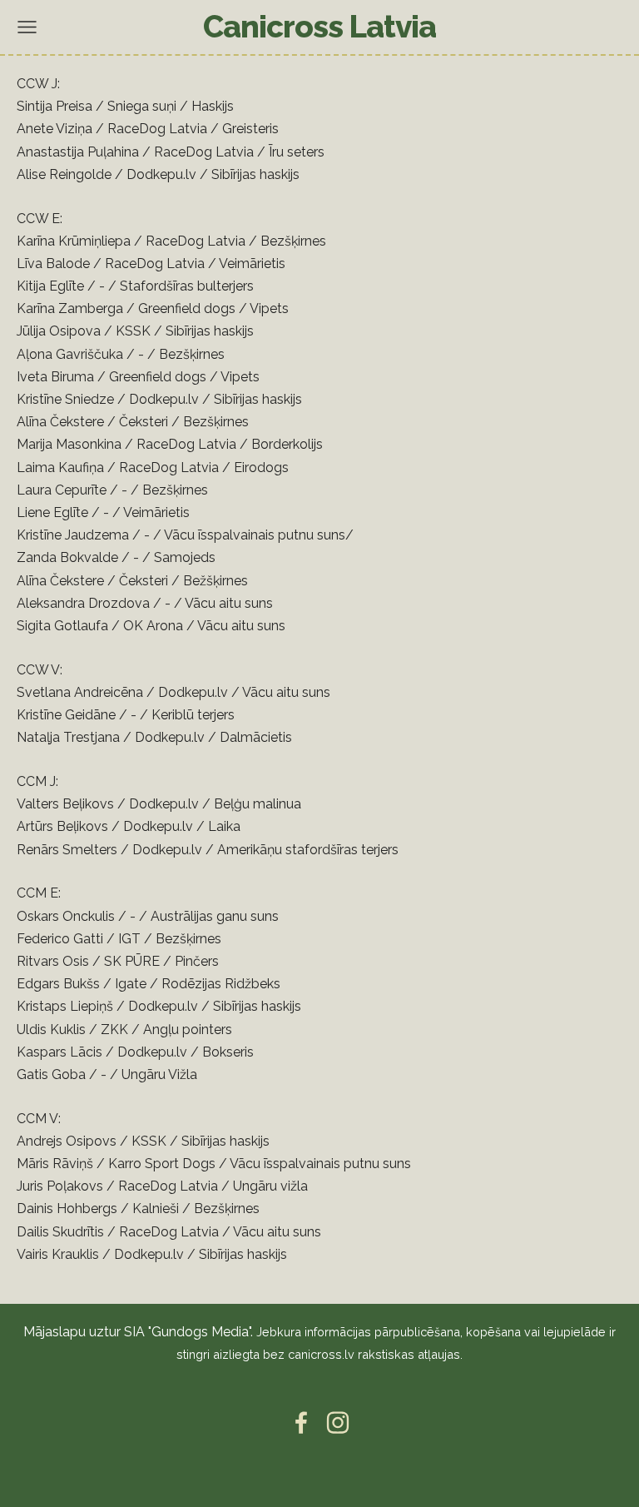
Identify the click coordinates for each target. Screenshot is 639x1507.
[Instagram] (337, 1422)
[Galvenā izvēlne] (27, 27)
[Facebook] (301, 1422)
